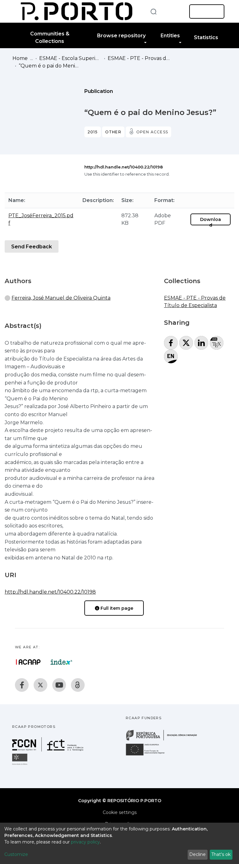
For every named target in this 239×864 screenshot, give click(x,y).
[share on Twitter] (186, 343)
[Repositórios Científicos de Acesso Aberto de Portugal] (28, 662)
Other (113, 132)
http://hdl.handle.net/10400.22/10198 (123, 166)
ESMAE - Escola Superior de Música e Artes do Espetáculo (70, 58)
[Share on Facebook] (171, 343)
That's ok (221, 854)
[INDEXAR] (61, 662)
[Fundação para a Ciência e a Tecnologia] (48, 750)
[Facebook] (22, 685)
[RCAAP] (78, 685)
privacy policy (85, 842)
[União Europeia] (149, 755)
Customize (16, 854)
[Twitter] (40, 685)
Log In (205, 11)
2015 (92, 132)
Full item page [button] (116, 608)
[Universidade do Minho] (20, 764)
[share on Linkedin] (201, 343)
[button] (175, 11)
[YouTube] (59, 685)
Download (210, 222)
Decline (197, 854)
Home (20, 58)
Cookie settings (120, 812)
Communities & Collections (49, 37)
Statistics (206, 37)
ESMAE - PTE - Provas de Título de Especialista (139, 58)
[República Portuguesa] (165, 740)
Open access (152, 132)
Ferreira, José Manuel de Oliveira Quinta (61, 298)
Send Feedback (31, 247)
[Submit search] (153, 11)
